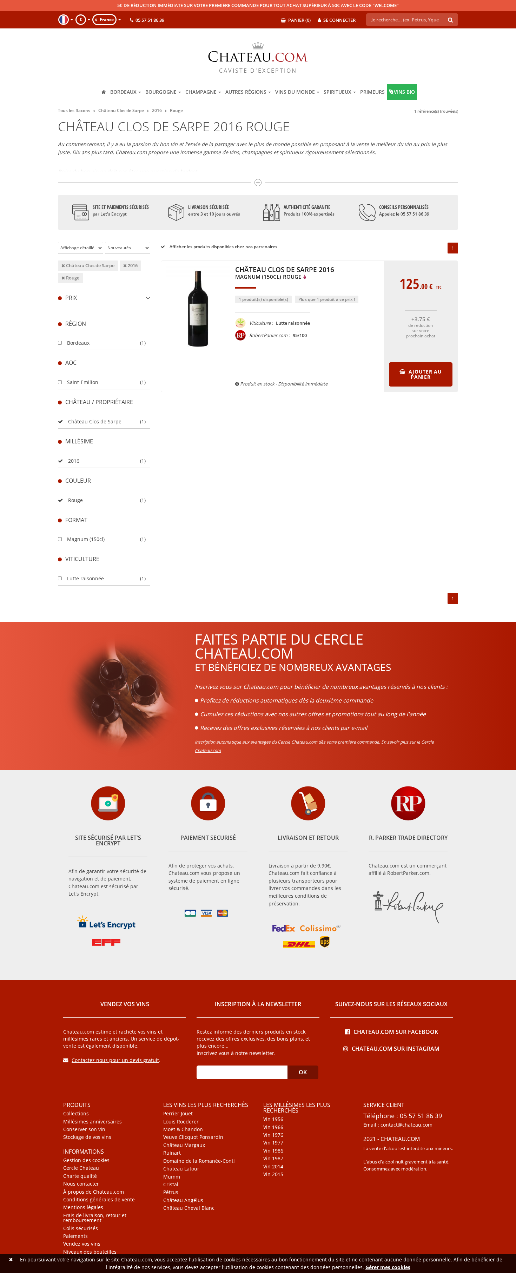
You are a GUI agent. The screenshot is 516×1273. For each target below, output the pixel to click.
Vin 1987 (273, 1158)
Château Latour (181, 1168)
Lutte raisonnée (85, 578)
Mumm (171, 1176)
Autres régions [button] (245, 91)
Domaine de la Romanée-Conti (199, 1161)
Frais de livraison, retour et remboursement (94, 1218)
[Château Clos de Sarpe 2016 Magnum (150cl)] (198, 354)
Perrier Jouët (178, 1113)
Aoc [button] (71, 363)
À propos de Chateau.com (93, 1191)
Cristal (170, 1184)
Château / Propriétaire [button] (99, 402)
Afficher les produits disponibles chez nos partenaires (222, 247)
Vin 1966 (273, 1127)
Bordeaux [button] (123, 91)
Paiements (75, 1236)
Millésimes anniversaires (92, 1121)
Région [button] (75, 324)
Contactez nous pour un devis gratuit (115, 1060)
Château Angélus (183, 1200)
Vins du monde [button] (295, 91)
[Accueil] (103, 92)
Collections (76, 1113)
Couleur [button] (78, 480)
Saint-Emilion (82, 382)
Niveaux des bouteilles (90, 1251)
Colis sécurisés (80, 1228)
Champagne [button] (201, 91)
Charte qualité (80, 1176)
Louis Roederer (181, 1121)
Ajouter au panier (424, 374)
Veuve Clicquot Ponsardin (193, 1137)
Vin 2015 (273, 1174)
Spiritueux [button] (337, 91)
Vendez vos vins (81, 1243)
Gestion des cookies (86, 1160)
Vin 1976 (273, 1135)
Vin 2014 (273, 1166)
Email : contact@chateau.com (397, 1124)
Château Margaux (184, 1145)
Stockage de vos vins (87, 1137)
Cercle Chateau (81, 1168)
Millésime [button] (79, 441)
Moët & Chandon (183, 1129)
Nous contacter (81, 1183)
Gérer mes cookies (387, 1267)
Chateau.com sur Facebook (395, 1031)
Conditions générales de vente (99, 1199)
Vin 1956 (273, 1119)
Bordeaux (78, 342)
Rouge (72, 278)
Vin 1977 (273, 1142)
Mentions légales (83, 1207)
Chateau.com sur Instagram (395, 1048)
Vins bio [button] (404, 91)
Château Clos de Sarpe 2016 (284, 273)
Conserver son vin (84, 1129)
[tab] (104, 298)
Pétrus (170, 1192)
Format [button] (76, 520)
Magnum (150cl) (86, 539)
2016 (132, 265)
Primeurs (372, 91)
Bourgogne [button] (161, 91)
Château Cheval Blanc (188, 1208)
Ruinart (172, 1152)
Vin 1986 (273, 1150)
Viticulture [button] (82, 559)
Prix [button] (71, 298)
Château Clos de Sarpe (89, 265)
